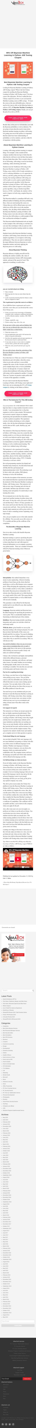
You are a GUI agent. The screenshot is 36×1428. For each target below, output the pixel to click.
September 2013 (7, 1312)
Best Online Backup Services (10, 1028)
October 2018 (6, 1199)
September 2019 (7, 1175)
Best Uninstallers (7, 1035)
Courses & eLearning (8, 1044)
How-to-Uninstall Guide (9, 1064)
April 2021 (5, 1142)
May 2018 (5, 1210)
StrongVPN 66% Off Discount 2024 (11, 1019)
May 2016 (5, 1241)
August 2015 (6, 1261)
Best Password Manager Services (11, 1030)
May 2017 (5, 1237)
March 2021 (6, 1144)
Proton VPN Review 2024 (9, 1014)
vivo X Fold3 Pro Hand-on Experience (12, 1008)
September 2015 (7, 1259)
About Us (5, 1412)
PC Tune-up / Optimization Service (11, 1092)
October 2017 (6, 1226)
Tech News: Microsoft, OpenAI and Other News (14, 1003)
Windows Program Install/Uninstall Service (13, 1110)
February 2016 (6, 1248)
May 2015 (5, 1268)
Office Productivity (7, 1086)
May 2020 (5, 1157)
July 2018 (5, 1206)
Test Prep (5, 1103)
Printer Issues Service (20, 1353)
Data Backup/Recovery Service (19, 1358)
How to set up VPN (7, 1059)
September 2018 (7, 1202)
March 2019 (6, 1188)
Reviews (5, 1099)
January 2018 (6, 1219)
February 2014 (6, 1301)
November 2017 (7, 1224)
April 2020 (5, 1159)
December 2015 (7, 1253)
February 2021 (6, 1146)
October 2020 (6, 1150)
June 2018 (5, 1208)
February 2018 (6, 1217)
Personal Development (8, 1095)
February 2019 (6, 1190)
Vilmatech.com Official (8, 1106)
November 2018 (7, 1197)
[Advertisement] (18, 26)
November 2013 (7, 1308)
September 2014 (7, 1286)
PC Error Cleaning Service (9, 1088)
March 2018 (6, 1215)
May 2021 (5, 1139)
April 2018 (5, 1213)
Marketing (5, 1072)
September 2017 (7, 1228)
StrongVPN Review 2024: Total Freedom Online (15, 1012)
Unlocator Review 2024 (9, 1017)
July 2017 (5, 1233)
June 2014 (5, 1292)
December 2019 (7, 1168)
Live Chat (19, 1370)
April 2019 (5, 1186)
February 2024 (6, 1122)
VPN (4, 1108)
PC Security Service (8, 1090)
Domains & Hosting (8, 1050)
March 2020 (6, 1162)
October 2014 (6, 1283)
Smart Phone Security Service (10, 1101)
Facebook (5, 1407)
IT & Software (6, 1068)
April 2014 (5, 1297)
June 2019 (5, 1182)
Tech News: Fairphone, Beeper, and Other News (15, 1001)
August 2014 (6, 1288)
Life (4, 1070)
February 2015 (6, 1275)
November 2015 (7, 1255)
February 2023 (6, 1133)
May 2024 (5, 1117)
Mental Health (6, 1075)
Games (5, 1052)
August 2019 (6, 1177)
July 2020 (5, 1153)
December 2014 (7, 1279)
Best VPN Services (7, 1037)
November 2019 (7, 1170)
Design (5, 1046)
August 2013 (6, 1315)
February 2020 (6, 1164)
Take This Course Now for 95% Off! (18, 118)
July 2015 (5, 1264)
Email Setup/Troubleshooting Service (20, 1355)
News (4, 1084)
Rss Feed (5, 1414)
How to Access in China (9, 1057)
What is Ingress (7, 1005)
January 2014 (6, 1303)
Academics (5, 1026)
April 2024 (5, 1119)
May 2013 (5, 1317)
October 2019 (6, 1173)
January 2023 (6, 1135)
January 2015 (6, 1277)
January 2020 (6, 1166)
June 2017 (5, 1235)
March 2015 (6, 1272)
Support (6, 1419)
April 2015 (5, 1270)
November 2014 (7, 1281)
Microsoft (5, 1077)
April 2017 (5, 1239)
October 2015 (6, 1257)
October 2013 (6, 1310)
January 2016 (6, 1250)
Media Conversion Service (20, 1360)
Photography (6, 1097)
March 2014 (6, 1299)
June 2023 (5, 1128)
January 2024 (6, 1124)
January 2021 (6, 1148)
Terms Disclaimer (20, 1419)
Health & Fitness (7, 1055)
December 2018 (7, 1195)
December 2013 (7, 1306)
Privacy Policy (12, 1419)
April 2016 (5, 1244)
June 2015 (5, 1266)
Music (4, 1079)
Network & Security (7, 1081)
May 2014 (5, 1295)
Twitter (5, 1410)
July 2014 (5, 1290)
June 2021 (5, 1137)
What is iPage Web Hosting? (10, 882)
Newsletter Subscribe (19, 1375)
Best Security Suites (8, 1033)
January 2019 (6, 1193)
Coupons (5, 1041)
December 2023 (7, 1126)
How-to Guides (6, 1061)
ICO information (7, 1066)
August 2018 (6, 1204)
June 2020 (5, 1155)
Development (6, 1048)
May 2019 (5, 1184)
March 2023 (6, 1131)
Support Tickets (19, 1372)
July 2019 (5, 1179)
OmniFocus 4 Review (8, 1010)
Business (5, 1039)
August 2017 (6, 1230)
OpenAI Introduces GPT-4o (9, 999)
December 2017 (7, 1221)
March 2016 (6, 1246)
